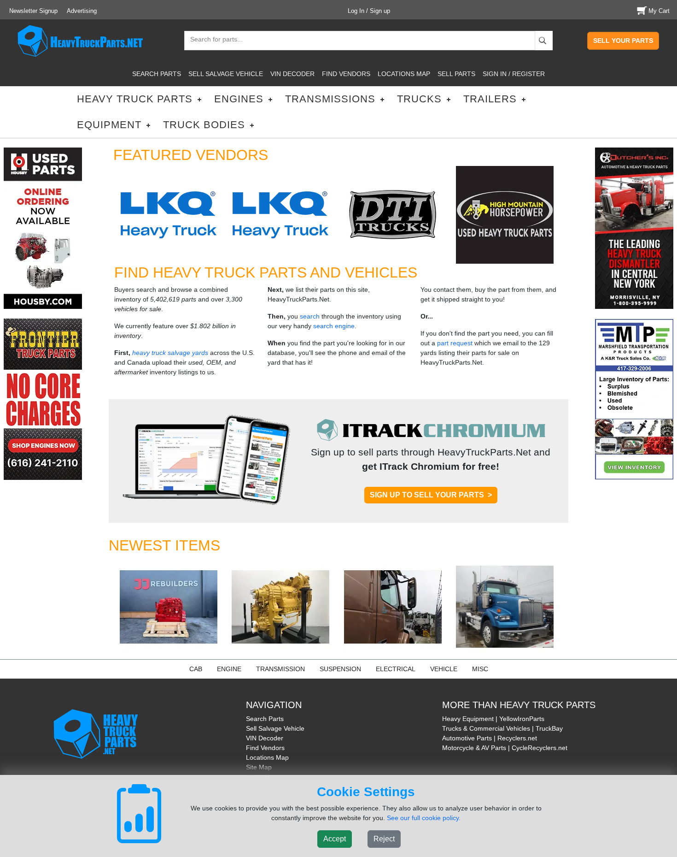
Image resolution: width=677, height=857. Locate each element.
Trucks (419, 99)
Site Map (259, 767)
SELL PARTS (456, 73)
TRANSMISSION (280, 669)
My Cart (659, 10)
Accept (334, 839)
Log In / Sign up (369, 10)
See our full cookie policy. (424, 818)
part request (455, 343)
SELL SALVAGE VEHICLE (225, 73)
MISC (480, 669)
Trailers (490, 99)
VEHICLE (443, 669)
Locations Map (267, 757)
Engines (238, 99)
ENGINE (229, 669)
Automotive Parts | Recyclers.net (489, 738)
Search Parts (265, 718)
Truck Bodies (204, 124)
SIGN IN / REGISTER (514, 73)
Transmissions (330, 99)
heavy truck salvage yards (170, 352)
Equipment (109, 124)
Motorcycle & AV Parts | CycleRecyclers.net (504, 747)
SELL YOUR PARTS (623, 40)
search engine (334, 326)
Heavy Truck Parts (135, 99)
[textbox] (212, 40)
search (310, 316)
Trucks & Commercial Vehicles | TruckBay (502, 728)
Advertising (82, 10)
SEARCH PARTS (156, 73)
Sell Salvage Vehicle (275, 728)
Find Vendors (265, 747)
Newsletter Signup (33, 10)
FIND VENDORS (346, 73)
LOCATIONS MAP (404, 73)
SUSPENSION (340, 669)
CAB (195, 669)
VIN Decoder (264, 738)
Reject (384, 839)
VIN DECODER (292, 73)
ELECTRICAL (395, 669)
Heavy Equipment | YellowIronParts (493, 718)
